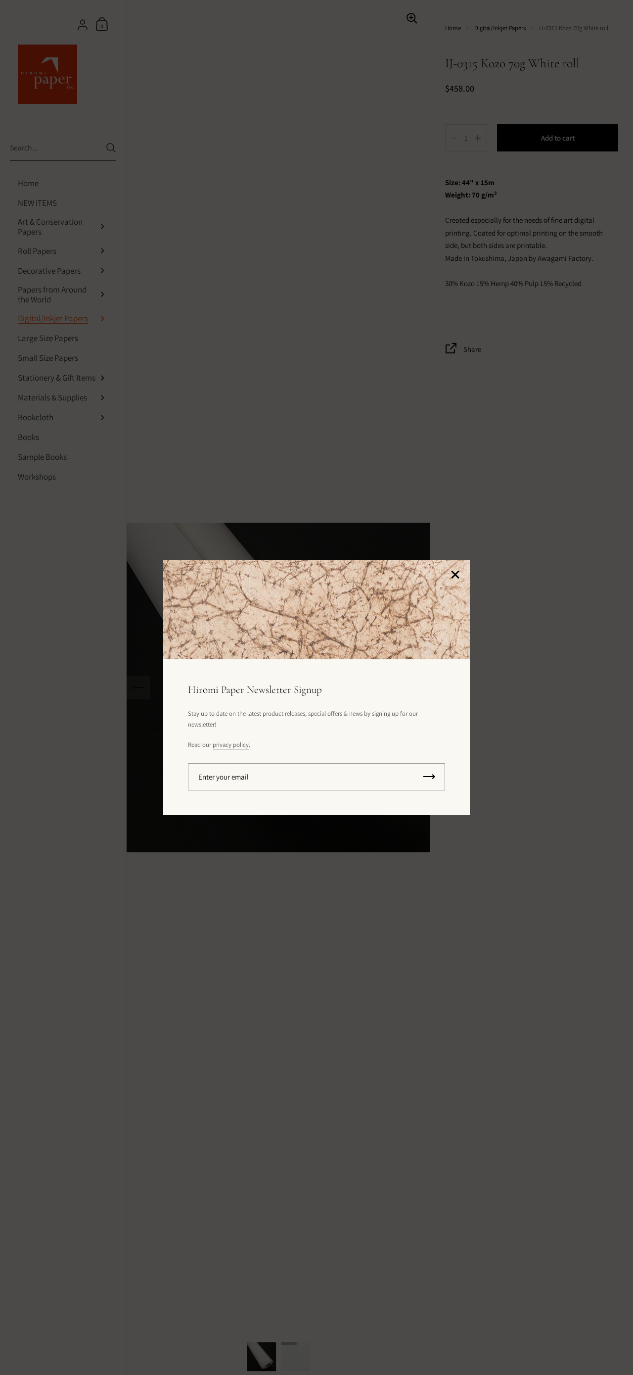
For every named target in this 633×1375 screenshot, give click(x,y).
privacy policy (231, 744)
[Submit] (429, 776)
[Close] (455, 575)
